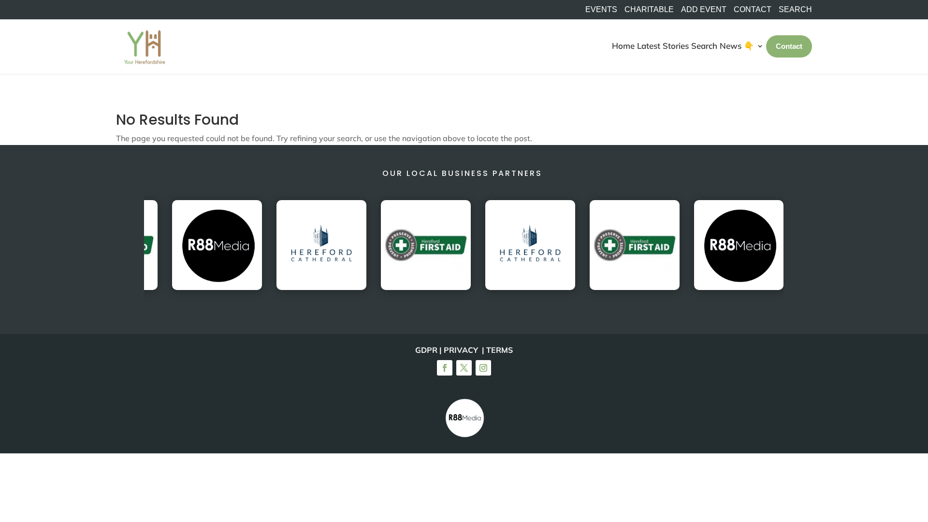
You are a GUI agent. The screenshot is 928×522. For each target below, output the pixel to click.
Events (601, 10)
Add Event (703, 10)
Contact (752, 10)
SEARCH (795, 10)
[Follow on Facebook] (444, 368)
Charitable (649, 10)
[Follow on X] (464, 368)
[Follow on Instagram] (483, 368)
